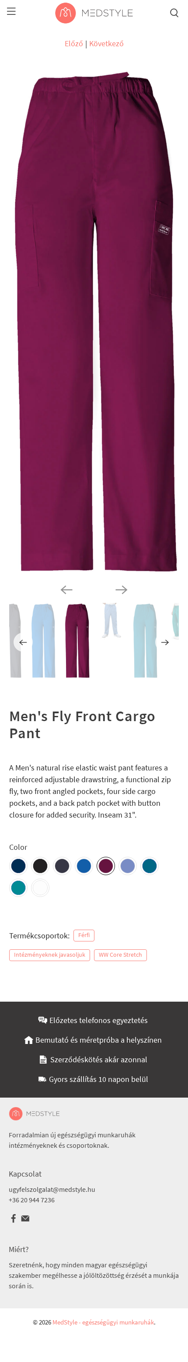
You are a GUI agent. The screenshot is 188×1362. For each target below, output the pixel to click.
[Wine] (106, 866)
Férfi (84, 935)
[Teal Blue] (18, 888)
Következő (106, 43)
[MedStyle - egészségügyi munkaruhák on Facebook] (13, 1220)
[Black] (40, 866)
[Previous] (66, 589)
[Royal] (84, 866)
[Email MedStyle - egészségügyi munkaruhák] (25, 1220)
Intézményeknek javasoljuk (49, 954)
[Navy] (18, 866)
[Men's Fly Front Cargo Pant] (94, 322)
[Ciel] (127, 866)
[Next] (121, 589)
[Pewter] (62, 866)
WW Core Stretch (120, 954)
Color (18, 847)
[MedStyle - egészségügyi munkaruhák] (94, 13)
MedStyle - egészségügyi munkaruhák (103, 1322)
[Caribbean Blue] (149, 866)
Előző (74, 43)
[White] (40, 888)
